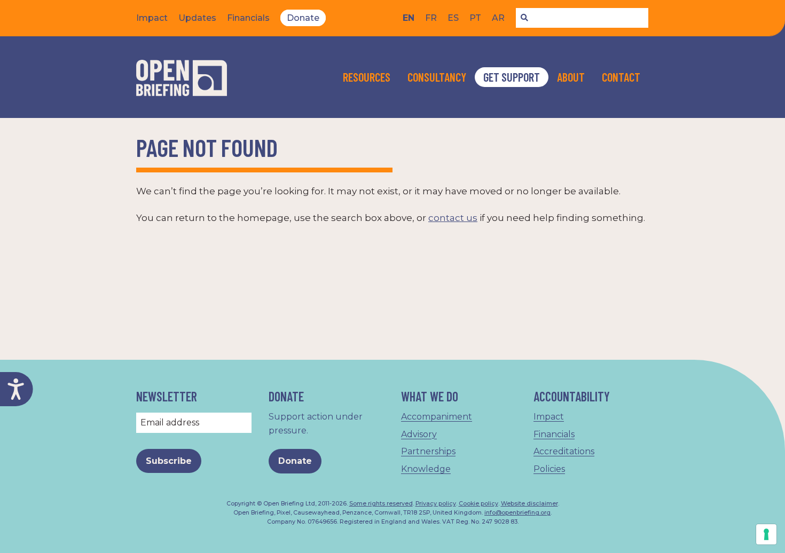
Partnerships (428, 451)
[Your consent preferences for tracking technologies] (766, 534)
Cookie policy (478, 503)
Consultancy (436, 77)
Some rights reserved (381, 503)
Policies (549, 469)
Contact (621, 77)
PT (475, 18)
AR (498, 18)
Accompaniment (436, 417)
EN (408, 18)
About (571, 77)
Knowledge (426, 469)
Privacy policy (435, 503)
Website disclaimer (529, 503)
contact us (452, 217)
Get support (511, 77)
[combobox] (582, 18)
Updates (197, 18)
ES (453, 18)
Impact (152, 18)
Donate (303, 18)
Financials (248, 18)
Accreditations (563, 451)
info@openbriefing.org (517, 512)
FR (431, 18)
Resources (366, 77)
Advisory (419, 434)
